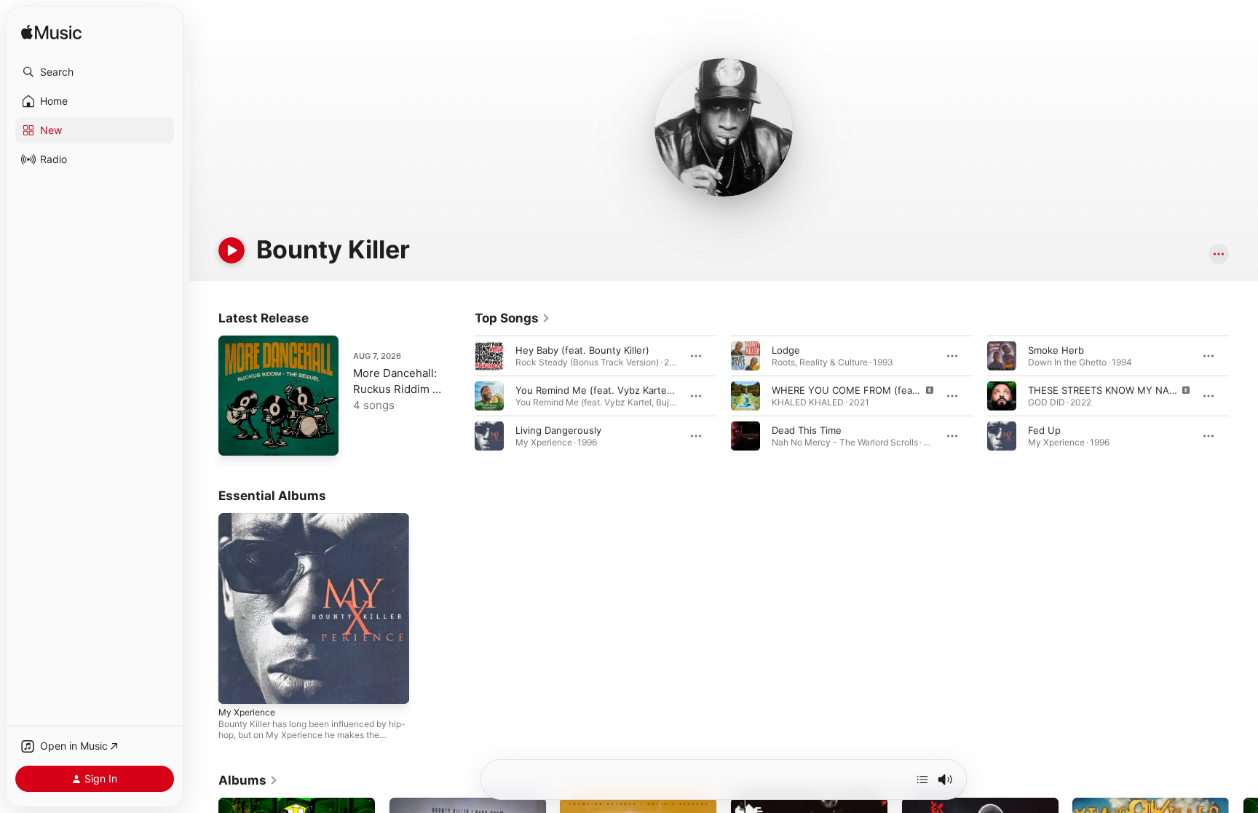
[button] (94, 72)
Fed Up (1044, 430)
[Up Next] (922, 779)
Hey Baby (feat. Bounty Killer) (582, 350)
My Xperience (249, 519)
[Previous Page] (460, 396)
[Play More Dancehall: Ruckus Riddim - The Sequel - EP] (237, 437)
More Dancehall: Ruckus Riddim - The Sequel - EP (395, 389)
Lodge (786, 350)
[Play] (231, 250)
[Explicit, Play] (745, 396)
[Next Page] (1243, 396)
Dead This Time (807, 430)
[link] (512, 318)
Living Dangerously (558, 430)
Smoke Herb (1056, 350)
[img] (51, 33)
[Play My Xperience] (237, 686)
